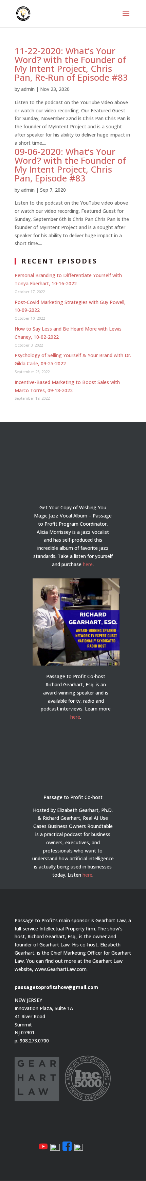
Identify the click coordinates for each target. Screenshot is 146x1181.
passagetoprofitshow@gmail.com (56, 987)
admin (28, 89)
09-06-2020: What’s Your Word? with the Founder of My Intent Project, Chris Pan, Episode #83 (70, 164)
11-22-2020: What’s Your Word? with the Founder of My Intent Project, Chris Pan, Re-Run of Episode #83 (71, 64)
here (88, 564)
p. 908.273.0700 (32, 1040)
